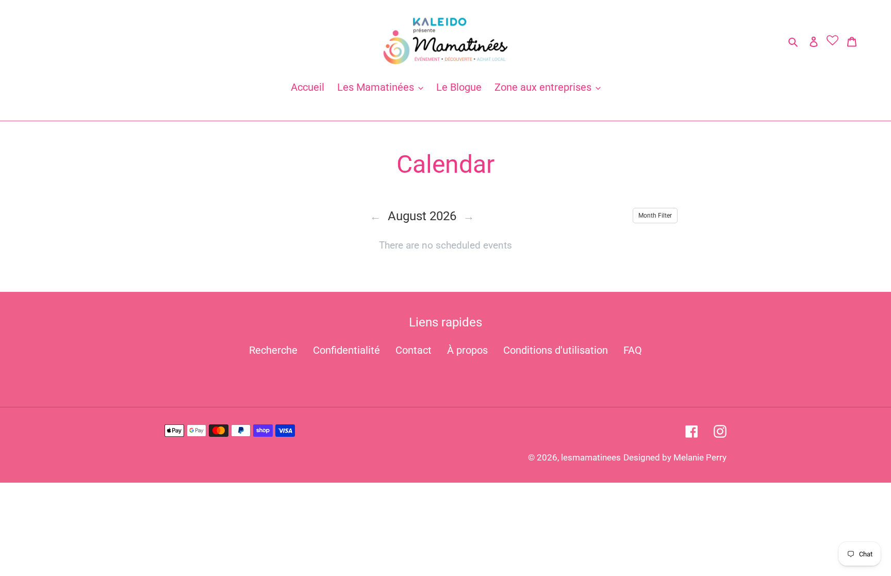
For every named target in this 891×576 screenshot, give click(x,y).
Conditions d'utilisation (555, 350)
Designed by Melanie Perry (675, 457)
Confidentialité (346, 350)
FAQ (632, 350)
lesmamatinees (591, 457)
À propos (467, 350)
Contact (413, 350)
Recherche (273, 350)
